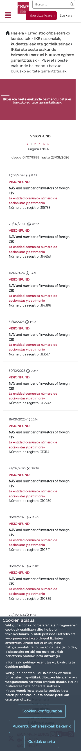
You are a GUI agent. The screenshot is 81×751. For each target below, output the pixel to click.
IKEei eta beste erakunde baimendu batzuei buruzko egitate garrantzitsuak (42, 54)
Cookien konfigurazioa (42, 711)
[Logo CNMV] (23, 8)
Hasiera (17, 33)
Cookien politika (18, 666)
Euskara (65, 15)
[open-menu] (9, 15)
